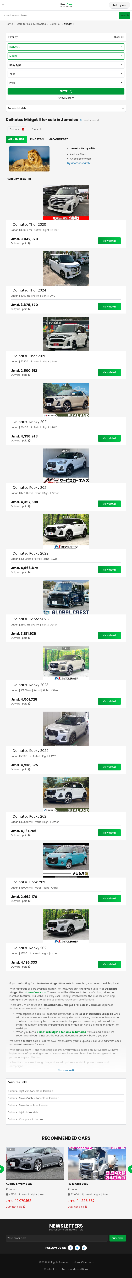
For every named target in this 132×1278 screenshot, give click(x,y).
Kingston (37, 139)
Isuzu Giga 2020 (78, 1184)
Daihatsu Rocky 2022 (30, 553)
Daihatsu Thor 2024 (29, 290)
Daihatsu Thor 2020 (29, 224)
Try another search (78, 163)
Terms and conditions (75, 1269)
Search (124, 15)
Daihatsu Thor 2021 (29, 356)
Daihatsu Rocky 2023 (30, 684)
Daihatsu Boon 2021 (29, 882)
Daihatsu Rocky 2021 (30, 421)
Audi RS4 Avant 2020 (19, 1184)
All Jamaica (16, 139)
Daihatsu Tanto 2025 (31, 619)
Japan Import (58, 139)
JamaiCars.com (35, 992)
